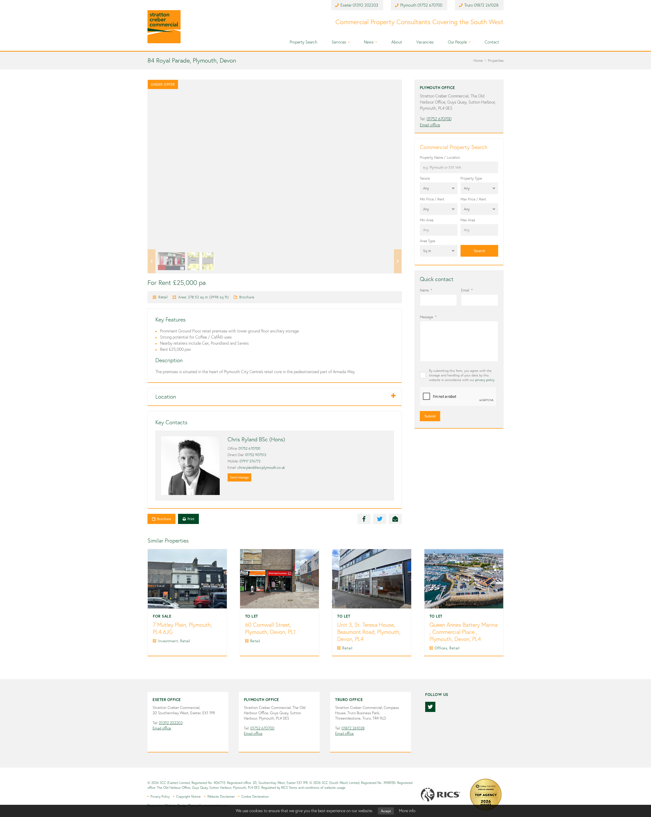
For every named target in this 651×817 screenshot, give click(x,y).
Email (467, 290)
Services (339, 42)
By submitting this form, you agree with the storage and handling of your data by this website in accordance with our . (462, 375)
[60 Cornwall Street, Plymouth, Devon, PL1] (279, 578)
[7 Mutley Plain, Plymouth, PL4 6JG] (187, 578)
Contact (492, 42)
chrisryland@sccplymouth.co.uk (261, 467)
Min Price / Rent (432, 199)
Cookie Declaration (255, 796)
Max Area (468, 220)
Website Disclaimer (221, 796)
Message (428, 317)
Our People (457, 42)
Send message (239, 477)
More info (407, 810)
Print (190, 519)
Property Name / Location (440, 157)
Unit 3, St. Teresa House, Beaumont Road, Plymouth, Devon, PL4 (369, 632)
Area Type (427, 241)
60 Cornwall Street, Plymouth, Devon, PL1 (270, 628)
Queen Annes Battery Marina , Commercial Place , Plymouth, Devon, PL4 (463, 632)
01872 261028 (486, 5)
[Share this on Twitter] (379, 519)
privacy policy (484, 380)
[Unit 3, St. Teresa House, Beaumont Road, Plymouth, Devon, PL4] (371, 578)
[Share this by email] (395, 519)
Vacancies (425, 42)
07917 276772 (250, 461)
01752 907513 (255, 455)
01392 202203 (365, 5)
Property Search (303, 42)
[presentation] (458, 397)
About (396, 42)
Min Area (426, 220)
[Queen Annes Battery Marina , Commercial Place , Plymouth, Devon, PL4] (464, 578)
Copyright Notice (188, 796)
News (369, 42)
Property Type (471, 178)
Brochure (246, 297)
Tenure (425, 178)
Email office (430, 124)
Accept (386, 811)
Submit (466, 241)
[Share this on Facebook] (364, 519)
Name (426, 290)
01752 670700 (430, 5)
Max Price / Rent (473, 199)
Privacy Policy (160, 796)
